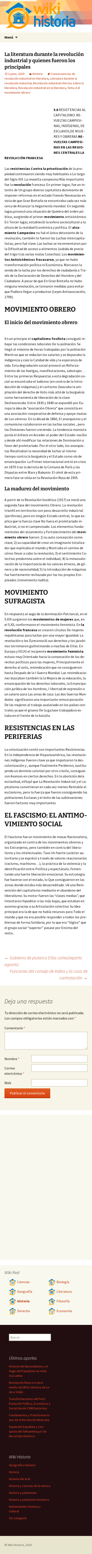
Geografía (24, 1291)
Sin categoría (18, 1518)
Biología (62, 1282)
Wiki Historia (16, 1545)
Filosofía (63, 1301)
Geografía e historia (22, 1465)
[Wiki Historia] (46, 16)
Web (7, 1083)
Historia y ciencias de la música (29, 1486)
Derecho (23, 1311)
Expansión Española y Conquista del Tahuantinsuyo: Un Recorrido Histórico (27, 1431)
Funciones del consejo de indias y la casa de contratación (49, 974)
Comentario (14, 1028)
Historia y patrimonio (23, 1493)
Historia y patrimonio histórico (29, 1500)
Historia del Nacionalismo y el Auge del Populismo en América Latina (28, 1371)
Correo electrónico (14, 1071)
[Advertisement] (29, 126)
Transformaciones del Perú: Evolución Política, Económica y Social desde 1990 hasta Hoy (29, 1403)
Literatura (64, 1291)
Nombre (11, 1059)
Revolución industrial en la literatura (42, 88)
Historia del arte (19, 1479)
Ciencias (23, 1282)
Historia (37, 74)
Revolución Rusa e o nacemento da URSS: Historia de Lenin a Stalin (29, 1387)
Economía (64, 1311)
